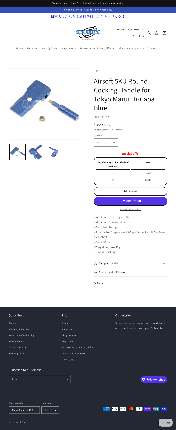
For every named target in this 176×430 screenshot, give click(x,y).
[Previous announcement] (10, 10)
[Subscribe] (66, 379)
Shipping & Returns (19, 329)
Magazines (67, 341)
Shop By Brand (70, 335)
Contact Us (68, 359)
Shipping (98, 129)
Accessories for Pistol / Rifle (77, 347)
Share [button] (100, 282)
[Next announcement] (166, 10)
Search (12, 323)
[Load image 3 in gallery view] (53, 152)
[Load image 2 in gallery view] (35, 152)
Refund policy (16, 353)
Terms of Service (18, 347)
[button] (69, 48)
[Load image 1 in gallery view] (17, 152)
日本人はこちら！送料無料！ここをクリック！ (88, 16)
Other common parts (73, 353)
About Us (67, 329)
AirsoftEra (20, 422)
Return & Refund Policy (21, 335)
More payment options (130, 209)
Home (65, 323)
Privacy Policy (16, 341)
